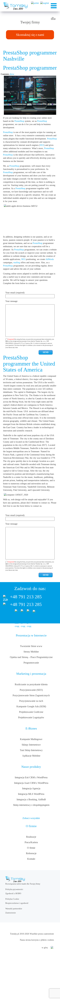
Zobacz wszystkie (31, 818)
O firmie (31, 848)
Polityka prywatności (14, 889)
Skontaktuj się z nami (30, 35)
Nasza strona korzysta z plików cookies (37, 940)
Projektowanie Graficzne (31, 712)
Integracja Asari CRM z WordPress (31, 783)
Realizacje (31, 837)
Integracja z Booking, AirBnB (31, 799)
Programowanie (31, 662)
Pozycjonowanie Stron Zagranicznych (31, 695)
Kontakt (31, 859)
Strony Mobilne (31, 651)
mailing (16, 262)
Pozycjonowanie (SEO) (31, 690)
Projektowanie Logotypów (31, 717)
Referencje (31, 853)
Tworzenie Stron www (31, 646)
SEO (42, 145)
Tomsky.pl (14, 934)
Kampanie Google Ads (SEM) (31, 706)
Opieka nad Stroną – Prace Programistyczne (31, 657)
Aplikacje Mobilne (31, 755)
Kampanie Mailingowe (31, 739)
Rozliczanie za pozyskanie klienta (31, 684)
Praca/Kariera (31, 842)
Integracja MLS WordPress (31, 794)
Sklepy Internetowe (31, 744)
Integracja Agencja (31, 788)
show (12, 74)
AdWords (50, 259)
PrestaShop (19, 121)
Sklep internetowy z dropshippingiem (31, 805)
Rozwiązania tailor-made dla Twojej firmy (22, 884)
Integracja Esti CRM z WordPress (31, 777)
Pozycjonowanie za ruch (31, 701)
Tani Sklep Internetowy (31, 750)
